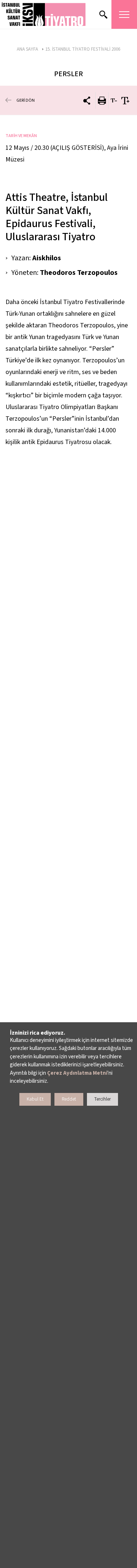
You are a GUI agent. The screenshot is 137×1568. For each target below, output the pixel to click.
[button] (44, 14)
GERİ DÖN (25, 100)
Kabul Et (35, 1099)
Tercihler (102, 1099)
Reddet (69, 1099)
